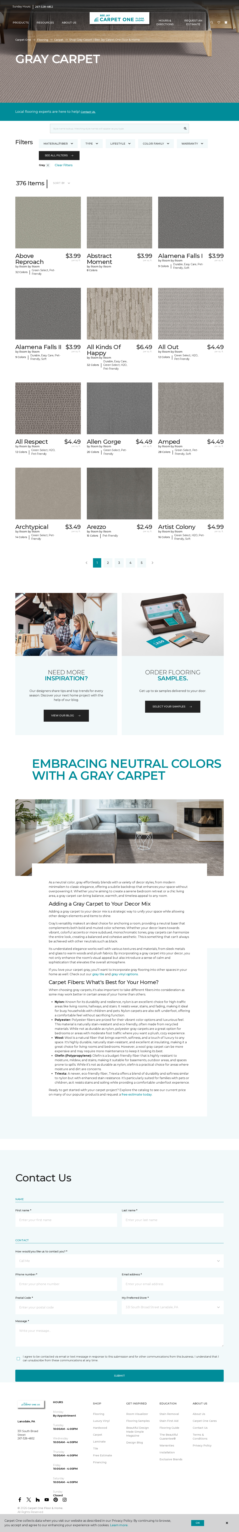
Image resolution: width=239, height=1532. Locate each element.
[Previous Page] (86, 563)
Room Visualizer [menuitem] (137, 1414)
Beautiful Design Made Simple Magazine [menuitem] (137, 1431)
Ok (198, 1523)
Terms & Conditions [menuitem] (200, 1436)
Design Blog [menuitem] (134, 1442)
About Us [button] (69, 22)
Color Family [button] (153, 143)
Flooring (42, 39)
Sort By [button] (59, 183)
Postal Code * (24, 1297)
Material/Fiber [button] (56, 143)
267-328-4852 (44, 6)
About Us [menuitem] (199, 1414)
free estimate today (137, 1094)
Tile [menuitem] (95, 1448)
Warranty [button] (189, 143)
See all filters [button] (56, 155)
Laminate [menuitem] (99, 1441)
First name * (23, 1210)
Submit (119, 1375)
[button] (211, 22)
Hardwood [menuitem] (100, 1427)
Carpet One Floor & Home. (45, 1508)
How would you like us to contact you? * (41, 1251)
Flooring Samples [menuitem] (138, 1421)
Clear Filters (64, 165)
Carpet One (23, 39)
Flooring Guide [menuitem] (169, 1427)
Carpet (58, 39)
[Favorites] (218, 22)
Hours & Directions (165, 22)
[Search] (185, 128)
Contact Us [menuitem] (200, 1427)
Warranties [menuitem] (166, 1445)
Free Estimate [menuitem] (102, 1455)
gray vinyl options (124, 974)
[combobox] (116, 128)
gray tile (98, 974)
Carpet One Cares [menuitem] (205, 1421)
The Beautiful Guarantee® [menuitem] (168, 1436)
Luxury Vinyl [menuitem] (101, 1421)
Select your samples (169, 706)
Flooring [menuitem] (98, 1414)
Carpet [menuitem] (97, 1434)
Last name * (129, 1210)
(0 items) (226, 22)
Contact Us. (88, 112)
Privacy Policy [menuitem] (202, 1445)
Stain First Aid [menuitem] (168, 1421)
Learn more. (119, 1525)
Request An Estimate (193, 22)
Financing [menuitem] (99, 1462)
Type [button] (89, 143)
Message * (22, 1321)
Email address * (132, 1274)
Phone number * (26, 1274)
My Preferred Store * (135, 1297)
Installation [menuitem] (167, 1452)
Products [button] (21, 22)
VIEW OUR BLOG (62, 715)
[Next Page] (152, 563)
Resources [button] (45, 22)
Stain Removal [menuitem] (169, 1414)
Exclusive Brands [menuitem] (170, 1459)
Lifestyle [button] (117, 143)
